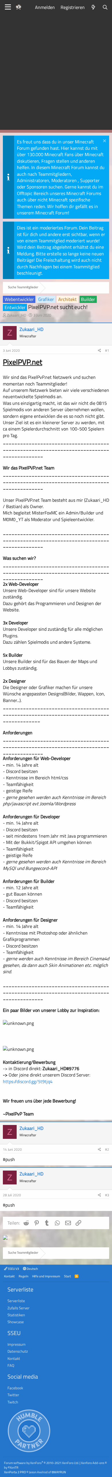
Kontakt (9, 1276)
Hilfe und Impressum (46, 1276)
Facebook (15, 1388)
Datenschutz (17, 1351)
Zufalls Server (18, 1308)
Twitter (13, 1395)
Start (67, 1276)
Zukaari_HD (16, 315)
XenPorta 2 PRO (15, 1471)
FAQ (10, 1365)
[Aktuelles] (93, 7)
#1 (107, 350)
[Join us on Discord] (5, 1238)
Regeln (23, 1276)
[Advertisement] (56, 73)
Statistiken (16, 1315)
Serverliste (16, 1301)
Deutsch (32, 1268)
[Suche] (105, 7)
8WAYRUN (59, 1471)
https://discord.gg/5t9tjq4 (28, 1081)
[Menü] (8, 7)
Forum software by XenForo (41, 1462)
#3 (107, 1195)
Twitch (12, 1402)
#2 (107, 1149)
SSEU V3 (13, 1268)
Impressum (16, 1344)
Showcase (15, 1322)
